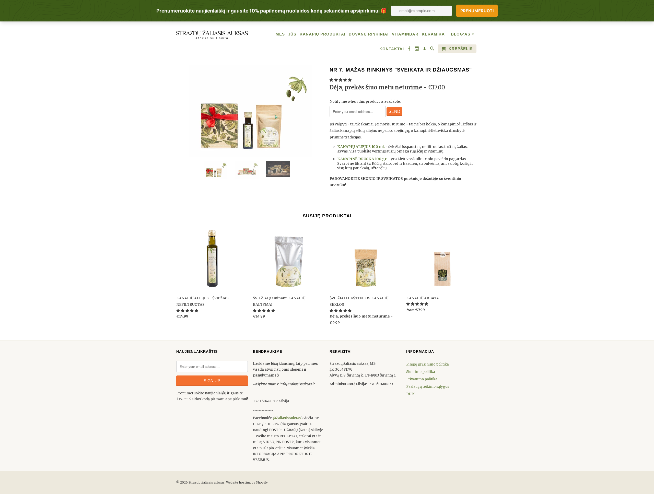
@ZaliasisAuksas (287, 418)
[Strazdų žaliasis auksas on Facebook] (409, 49)
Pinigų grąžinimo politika (427, 364)
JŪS (292, 34)
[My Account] (425, 49)
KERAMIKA (433, 34)
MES (280, 34)
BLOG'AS (462, 34)
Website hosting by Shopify (247, 482)
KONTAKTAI (391, 49)
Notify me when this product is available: (365, 101)
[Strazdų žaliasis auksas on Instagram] (417, 49)
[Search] (432, 49)
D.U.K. (410, 394)
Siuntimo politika (420, 372)
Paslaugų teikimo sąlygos (427, 386)
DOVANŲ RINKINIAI (369, 34)
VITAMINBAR (405, 34)
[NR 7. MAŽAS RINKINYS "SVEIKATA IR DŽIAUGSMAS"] (250, 111)
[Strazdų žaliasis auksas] (212, 34)
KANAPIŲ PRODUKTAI (322, 34)
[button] (341, 80)
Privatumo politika (421, 379)
